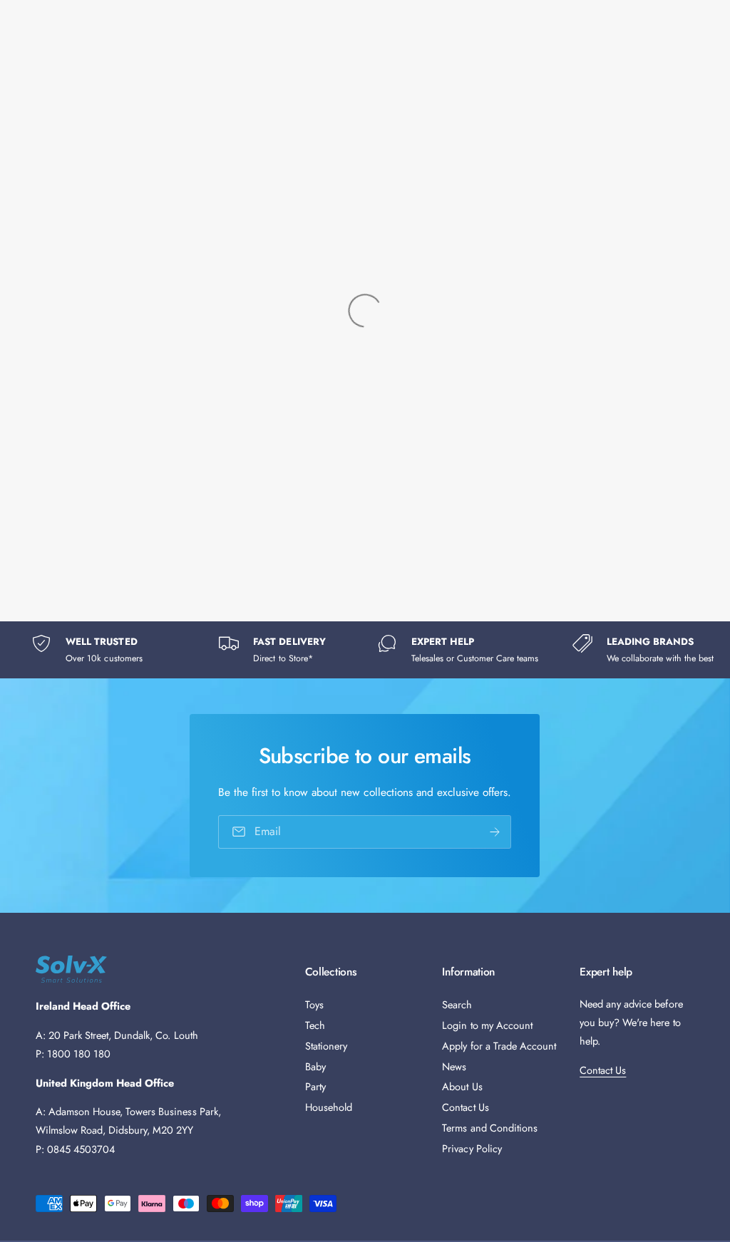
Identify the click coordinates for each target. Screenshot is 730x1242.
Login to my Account (487, 1025)
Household (328, 1106)
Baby (315, 1066)
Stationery (326, 1045)
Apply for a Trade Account (498, 1045)
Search (457, 1004)
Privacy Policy (471, 1148)
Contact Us (465, 1106)
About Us (462, 1086)
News (454, 1066)
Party (315, 1086)
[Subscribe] (495, 832)
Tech (315, 1025)
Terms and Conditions (489, 1127)
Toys (314, 1004)
